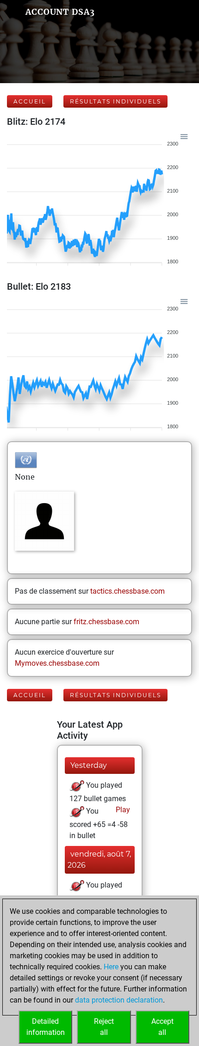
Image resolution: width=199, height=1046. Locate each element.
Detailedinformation (45, 1027)
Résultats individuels (115, 101)
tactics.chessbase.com (127, 591)
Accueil (29, 101)
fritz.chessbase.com (106, 621)
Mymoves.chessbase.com (57, 663)
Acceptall (162, 1027)
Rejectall (104, 1027)
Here (111, 966)
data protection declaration (119, 1000)
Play (122, 809)
